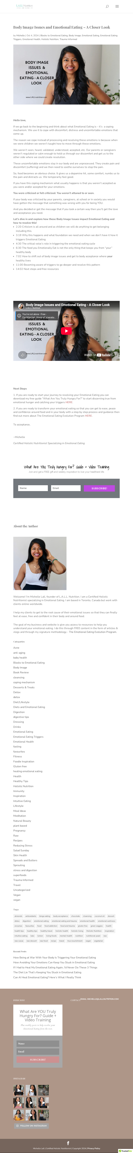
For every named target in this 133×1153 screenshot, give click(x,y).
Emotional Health (31, 39)
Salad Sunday (21, 850)
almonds (18, 916)
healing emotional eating (27, 771)
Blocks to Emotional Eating (54, 35)
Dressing (18, 722)
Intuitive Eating (22, 801)
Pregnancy (19, 830)
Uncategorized (21, 890)
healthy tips (32, 931)
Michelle (20, 35)
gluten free (82, 926)
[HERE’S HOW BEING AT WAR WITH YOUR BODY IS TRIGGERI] (43, 1102)
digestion (27, 921)
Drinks (17, 727)
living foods (51, 936)
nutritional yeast (93, 936)
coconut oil (100, 916)
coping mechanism (24, 682)
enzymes (18, 926)
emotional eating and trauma (64, 921)
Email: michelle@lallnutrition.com (99, 999)
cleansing (18, 677)
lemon (40, 936)
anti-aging (19, 653)
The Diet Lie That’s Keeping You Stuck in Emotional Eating (47, 972)
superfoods (19, 875)
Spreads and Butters (25, 860)
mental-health (66, 936)
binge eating (44, 916)
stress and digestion (25, 870)
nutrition (79, 936)
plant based (20, 826)
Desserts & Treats (24, 687)
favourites (19, 751)
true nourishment (74, 941)
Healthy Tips (20, 781)
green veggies (97, 926)
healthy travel (46, 931)
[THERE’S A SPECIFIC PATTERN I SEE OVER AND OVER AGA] (18, 1102)
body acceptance (60, 916)
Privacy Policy (93, 1148)
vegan (16, 900)
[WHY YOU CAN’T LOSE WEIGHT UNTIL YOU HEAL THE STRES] (31, 1102)
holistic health (62, 931)
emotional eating (41, 921)
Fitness (17, 756)
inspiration (109, 931)
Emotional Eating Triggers (28, 737)
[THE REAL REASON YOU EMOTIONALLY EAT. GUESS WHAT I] (18, 1090)
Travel (17, 885)
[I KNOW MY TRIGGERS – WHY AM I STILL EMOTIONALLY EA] (31, 1115)
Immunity (18, 791)
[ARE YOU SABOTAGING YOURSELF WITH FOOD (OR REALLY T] (43, 1115)
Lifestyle (18, 806)
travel (61, 941)
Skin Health (20, 855)
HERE (69, 402)
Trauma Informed (68, 39)
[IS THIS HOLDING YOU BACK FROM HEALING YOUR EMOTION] (18, 1115)
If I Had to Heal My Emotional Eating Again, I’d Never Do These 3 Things (55, 967)
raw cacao (19, 941)
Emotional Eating (90, 35)
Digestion (19, 712)
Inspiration (19, 796)
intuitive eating (21, 936)
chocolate (75, 916)
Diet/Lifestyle (21, 702)
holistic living (77, 931)
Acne (16, 648)
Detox (16, 692)
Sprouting (19, 865)
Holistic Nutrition (50, 39)
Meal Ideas (19, 811)
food (39, 926)
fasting (17, 746)
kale (32, 936)
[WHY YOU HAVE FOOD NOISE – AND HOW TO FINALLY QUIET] (31, 1090)
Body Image (75, 35)
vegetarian (98, 941)
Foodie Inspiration (23, 761)
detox (16, 697)
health (108, 926)
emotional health (87, 921)
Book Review (21, 672)
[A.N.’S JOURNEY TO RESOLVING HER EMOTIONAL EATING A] (43, 1090)
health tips (19, 931)
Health (17, 776)
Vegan (17, 895)
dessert (111, 916)
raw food (44, 941)
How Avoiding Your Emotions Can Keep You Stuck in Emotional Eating (54, 962)
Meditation (19, 816)
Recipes (18, 840)
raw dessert (32, 941)
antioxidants (30, 916)
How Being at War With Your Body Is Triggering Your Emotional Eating (54, 957)
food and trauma (67, 926)
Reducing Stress (22, 845)
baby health (20, 657)
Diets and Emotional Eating (29, 707)
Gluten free (20, 766)
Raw (15, 835)
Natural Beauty (22, 821)
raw (105, 936)
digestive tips (21, 717)
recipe (53, 941)
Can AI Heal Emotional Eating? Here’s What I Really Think (47, 977)
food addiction (51, 926)
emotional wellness (106, 921)
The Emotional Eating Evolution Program (92, 632)
